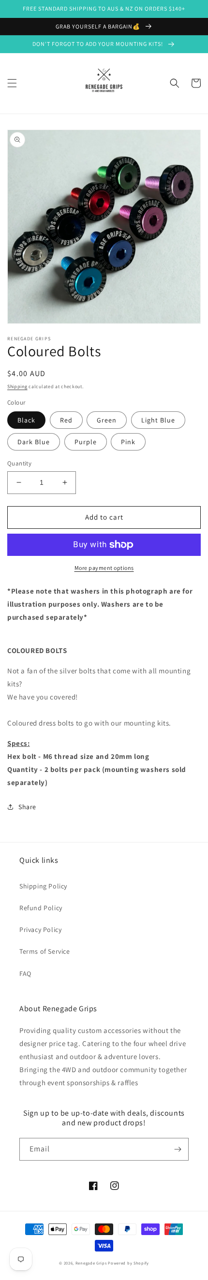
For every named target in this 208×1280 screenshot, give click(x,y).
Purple (85, 441)
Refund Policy (40, 907)
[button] (12, 83)
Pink (128, 441)
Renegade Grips (91, 1262)
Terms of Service (44, 951)
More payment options (104, 567)
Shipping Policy (43, 886)
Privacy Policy (40, 929)
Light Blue (158, 420)
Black (26, 420)
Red (66, 420)
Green (107, 420)
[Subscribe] (177, 1149)
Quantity (19, 463)
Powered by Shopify (128, 1262)
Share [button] (27, 806)
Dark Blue (33, 441)
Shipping (17, 386)
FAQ (25, 973)
